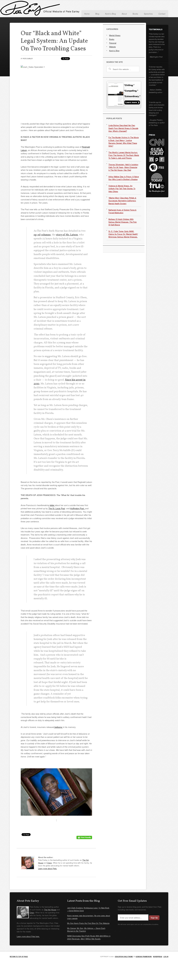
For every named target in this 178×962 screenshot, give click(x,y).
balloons (58, 727)
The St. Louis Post (56, 508)
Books (111, 39)
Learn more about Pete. (47, 868)
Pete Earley (37, 9)
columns (46, 235)
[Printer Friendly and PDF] (84, 838)
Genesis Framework (144, 957)
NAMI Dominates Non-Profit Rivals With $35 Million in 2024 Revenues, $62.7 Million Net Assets (88, 937)
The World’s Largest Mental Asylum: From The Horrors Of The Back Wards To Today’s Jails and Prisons (123, 155)
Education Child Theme (124, 957)
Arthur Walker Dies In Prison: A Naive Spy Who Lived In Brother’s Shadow (123, 178)
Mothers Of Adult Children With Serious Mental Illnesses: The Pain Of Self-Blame (122, 222)
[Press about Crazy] (123, 107)
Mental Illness (114, 35)
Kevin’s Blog (114, 50)
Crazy (49, 862)
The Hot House (50, 909)
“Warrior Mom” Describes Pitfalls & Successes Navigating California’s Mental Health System (122, 200)
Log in (165, 957)
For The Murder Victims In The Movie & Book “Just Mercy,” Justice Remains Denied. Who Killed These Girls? (123, 141)
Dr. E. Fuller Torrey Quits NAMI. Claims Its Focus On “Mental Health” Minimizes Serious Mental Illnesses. (123, 234)
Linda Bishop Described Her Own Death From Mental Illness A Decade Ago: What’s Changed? (123, 128)
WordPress (157, 957)
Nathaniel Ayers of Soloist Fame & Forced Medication (122, 211)
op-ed (37, 235)
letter (52, 505)
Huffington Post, (77, 508)
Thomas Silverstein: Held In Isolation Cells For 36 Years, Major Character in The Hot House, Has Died (123, 167)
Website (112, 46)
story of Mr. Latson (67, 235)
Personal (112, 43)
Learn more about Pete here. (28, 936)
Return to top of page (19, 957)
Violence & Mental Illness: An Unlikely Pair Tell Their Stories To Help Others (121, 188)
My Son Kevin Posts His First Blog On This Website (88, 923)
